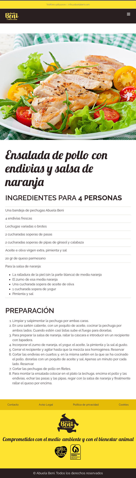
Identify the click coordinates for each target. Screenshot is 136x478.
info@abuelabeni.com (79, 4)
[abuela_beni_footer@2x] (68, 415)
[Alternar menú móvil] (129, 14)
